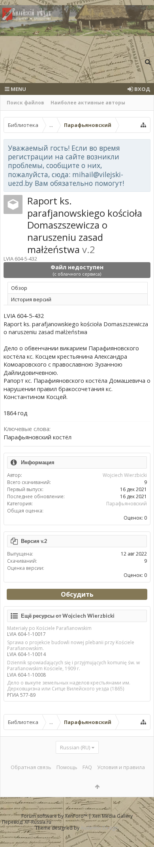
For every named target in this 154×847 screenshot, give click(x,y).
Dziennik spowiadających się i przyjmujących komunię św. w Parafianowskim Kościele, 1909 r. (73, 665)
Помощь (66, 767)
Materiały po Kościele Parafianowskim (49, 628)
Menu (17, 89)
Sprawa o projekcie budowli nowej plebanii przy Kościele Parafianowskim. (70, 645)
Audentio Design (99, 827)
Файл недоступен (77, 270)
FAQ (87, 767)
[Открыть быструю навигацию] (143, 124)
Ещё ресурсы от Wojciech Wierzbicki (68, 616)
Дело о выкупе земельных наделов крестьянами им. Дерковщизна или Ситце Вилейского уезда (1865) (68, 685)
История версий (31, 299)
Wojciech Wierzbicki (125, 475)
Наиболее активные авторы (88, 102)
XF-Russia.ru (37, 822)
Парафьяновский (126, 503)
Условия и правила (121, 767)
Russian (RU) (75, 747)
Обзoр (19, 287)
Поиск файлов (25, 102)
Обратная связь (31, 767)
